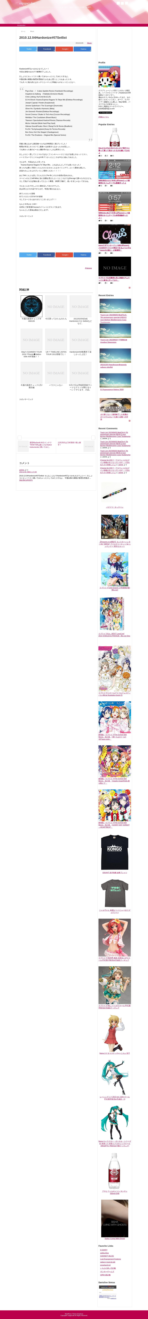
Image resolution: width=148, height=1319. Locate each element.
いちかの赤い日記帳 (108, 1268)
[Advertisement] (56, 59)
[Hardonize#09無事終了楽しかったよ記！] (80, 340)
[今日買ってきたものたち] (56, 306)
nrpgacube (27, 3)
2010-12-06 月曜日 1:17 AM (28, 472)
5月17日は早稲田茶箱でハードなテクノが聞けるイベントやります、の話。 (80, 387)
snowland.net (105, 1265)
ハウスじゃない (56, 385)
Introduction (21, 25)
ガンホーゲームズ (107, 1272)
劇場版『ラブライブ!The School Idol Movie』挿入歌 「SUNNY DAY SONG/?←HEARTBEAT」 (113, 825)
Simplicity (80, 1314)
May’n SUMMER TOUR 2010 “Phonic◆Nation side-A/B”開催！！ (31, 354)
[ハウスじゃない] (56, 373)
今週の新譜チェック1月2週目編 (31, 386)
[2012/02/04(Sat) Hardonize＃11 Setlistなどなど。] (80, 306)
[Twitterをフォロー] (118, 3)
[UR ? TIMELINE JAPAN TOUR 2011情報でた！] (56, 340)
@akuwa (88, 268)
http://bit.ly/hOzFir (26, 480)
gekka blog (104, 1253)
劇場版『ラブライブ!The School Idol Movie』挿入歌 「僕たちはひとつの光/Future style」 (112, 737)
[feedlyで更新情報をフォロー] (122, 3)
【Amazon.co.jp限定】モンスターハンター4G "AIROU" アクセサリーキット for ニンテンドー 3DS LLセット (115, 544)
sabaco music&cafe (107, 1262)
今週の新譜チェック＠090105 (31, 320)
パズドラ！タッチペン (114, 507)
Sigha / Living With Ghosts (115, 1239)
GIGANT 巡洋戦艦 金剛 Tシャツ (114, 873)
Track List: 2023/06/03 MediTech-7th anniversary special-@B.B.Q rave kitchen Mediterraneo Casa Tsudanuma (115, 434)
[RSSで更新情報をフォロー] (126, 3)
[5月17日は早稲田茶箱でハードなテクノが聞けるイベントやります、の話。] (80, 373)
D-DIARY (103, 1250)
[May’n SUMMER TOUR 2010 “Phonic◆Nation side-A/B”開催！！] (31, 340)
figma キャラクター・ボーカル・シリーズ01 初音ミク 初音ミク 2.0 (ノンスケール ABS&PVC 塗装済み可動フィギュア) (115, 1143)
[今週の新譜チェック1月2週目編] (31, 373)
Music (89, 43)
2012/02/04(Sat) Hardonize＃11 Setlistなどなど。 (80, 321)
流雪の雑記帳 (105, 1275)
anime (21, 470)
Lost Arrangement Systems (110, 1259)
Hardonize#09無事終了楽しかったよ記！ (80, 353)
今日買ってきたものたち (56, 319)
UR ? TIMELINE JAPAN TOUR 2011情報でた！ (56, 353)
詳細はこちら (103, 117)
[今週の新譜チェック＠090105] (31, 306)
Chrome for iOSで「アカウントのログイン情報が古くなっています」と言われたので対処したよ (115, 462)
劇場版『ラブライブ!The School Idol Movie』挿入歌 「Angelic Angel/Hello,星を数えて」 (114, 781)
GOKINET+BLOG (107, 1256)
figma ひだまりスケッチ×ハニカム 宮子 (115, 1053)
